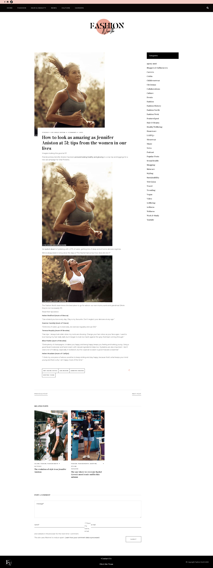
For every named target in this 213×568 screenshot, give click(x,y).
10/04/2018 (74, 469)
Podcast (150, 152)
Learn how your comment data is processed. (82, 538)
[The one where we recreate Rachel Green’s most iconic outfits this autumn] (88, 435)
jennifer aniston (77, 370)
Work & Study (153, 215)
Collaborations (153, 89)
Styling (74, 466)
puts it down (50, 249)
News (149, 148)
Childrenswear (153, 80)
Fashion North (52, 463)
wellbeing (151, 203)
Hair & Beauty (153, 123)
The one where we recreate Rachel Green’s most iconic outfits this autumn (86, 474)
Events (150, 97)
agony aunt (152, 63)
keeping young (49, 375)
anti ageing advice (50, 370)
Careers (150, 72)
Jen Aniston (63, 370)
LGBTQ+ (151, 135)
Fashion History (154, 106)
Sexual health (153, 160)
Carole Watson (59, 132)
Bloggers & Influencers (157, 68)
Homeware (151, 131)
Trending (151, 190)
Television (151, 182)
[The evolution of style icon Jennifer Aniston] (51, 435)
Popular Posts (153, 156)
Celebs (37, 463)
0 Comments (72, 132)
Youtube (150, 220)
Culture (150, 93)
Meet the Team (106, 564)
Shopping (93, 463)
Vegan (149, 194)
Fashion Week (153, 114)
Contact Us (106, 558)
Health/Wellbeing (154, 127)
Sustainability (153, 177)
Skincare (151, 169)
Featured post (153, 118)
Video (149, 198)
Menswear (151, 139)
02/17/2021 (37, 466)
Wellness (151, 211)
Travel (149, 186)
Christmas (151, 85)
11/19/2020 (45, 132)
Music (149, 144)
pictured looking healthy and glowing (89, 157)
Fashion (43, 463)
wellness (150, 207)
